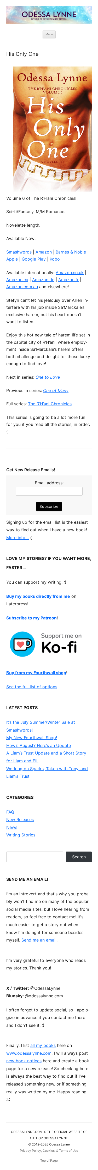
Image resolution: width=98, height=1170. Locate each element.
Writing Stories (20, 834)
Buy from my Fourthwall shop (36, 672)
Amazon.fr (68, 279)
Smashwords (19, 252)
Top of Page (49, 1160)
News (11, 827)
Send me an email (38, 940)
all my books (43, 1045)
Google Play (34, 259)
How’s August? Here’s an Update (38, 745)
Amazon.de (43, 279)
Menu (49, 34)
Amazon (44, 252)
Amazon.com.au (22, 286)
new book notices (24, 1060)
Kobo (55, 259)
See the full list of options (31, 686)
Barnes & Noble (71, 252)
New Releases (20, 819)
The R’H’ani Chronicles (50, 403)
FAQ (10, 812)
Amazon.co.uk (70, 272)
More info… (17, 537)
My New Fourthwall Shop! (31, 737)
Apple (12, 259)
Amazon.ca (17, 279)
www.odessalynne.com (28, 1053)
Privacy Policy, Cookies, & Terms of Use (49, 1151)
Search (79, 856)
